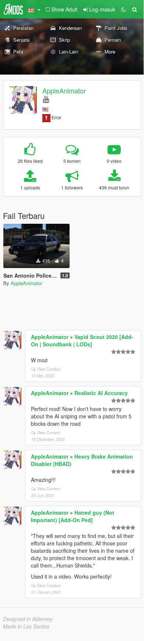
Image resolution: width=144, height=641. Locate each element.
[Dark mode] (123, 9)
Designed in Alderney (28, 619)
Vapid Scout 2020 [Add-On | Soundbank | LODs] (82, 340)
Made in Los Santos (26, 626)
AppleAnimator (64, 90)
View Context (48, 369)
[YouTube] (45, 98)
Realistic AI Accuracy (101, 393)
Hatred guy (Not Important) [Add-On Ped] (72, 516)
